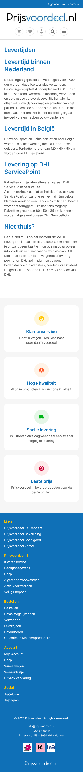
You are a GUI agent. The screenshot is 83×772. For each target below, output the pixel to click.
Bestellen (11, 608)
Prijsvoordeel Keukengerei (23, 528)
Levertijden (12, 626)
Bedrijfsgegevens (17, 568)
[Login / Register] (41, 31)
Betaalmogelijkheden (19, 614)
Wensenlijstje (14, 672)
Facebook (11, 694)
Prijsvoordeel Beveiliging (22, 534)
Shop (8, 574)
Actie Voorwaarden (18, 586)
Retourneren (13, 632)
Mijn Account (13, 654)
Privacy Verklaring (17, 678)
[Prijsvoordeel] (41, 22)
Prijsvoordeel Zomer (19, 546)
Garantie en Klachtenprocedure (27, 638)
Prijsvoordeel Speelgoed (22, 540)
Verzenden (12, 620)
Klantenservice (15, 562)
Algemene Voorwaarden (63, 4)
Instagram (12, 700)
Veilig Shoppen (15, 592)
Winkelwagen (14, 666)
